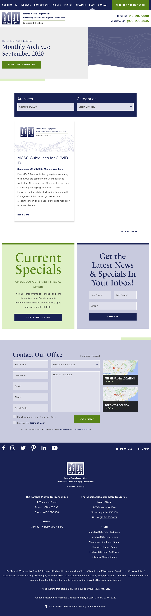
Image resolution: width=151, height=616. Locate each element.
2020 (18, 40)
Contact (102, 4)
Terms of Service (80, 429)
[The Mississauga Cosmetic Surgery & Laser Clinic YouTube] (55, 449)
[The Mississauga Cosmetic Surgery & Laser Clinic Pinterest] (33, 448)
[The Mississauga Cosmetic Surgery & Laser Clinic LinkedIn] (43, 449)
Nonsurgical (41, 4)
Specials (81, 4)
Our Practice (9, 4)
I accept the (23, 423)
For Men (56, 4)
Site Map (143, 449)
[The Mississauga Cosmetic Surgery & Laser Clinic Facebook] (3, 448)
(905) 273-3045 (108, 517)
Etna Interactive (98, 606)
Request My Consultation (130, 5)
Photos (68, 4)
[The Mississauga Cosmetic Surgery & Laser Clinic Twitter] (23, 448)
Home (5, 40)
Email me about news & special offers (36, 417)
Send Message (86, 419)
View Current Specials (38, 317)
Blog (92, 4)
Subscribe (112, 316)
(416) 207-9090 (51, 512)
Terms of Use (124, 449)
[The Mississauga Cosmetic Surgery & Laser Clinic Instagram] (12, 448)
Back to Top (127, 231)
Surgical (26, 4)
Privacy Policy (65, 429)
